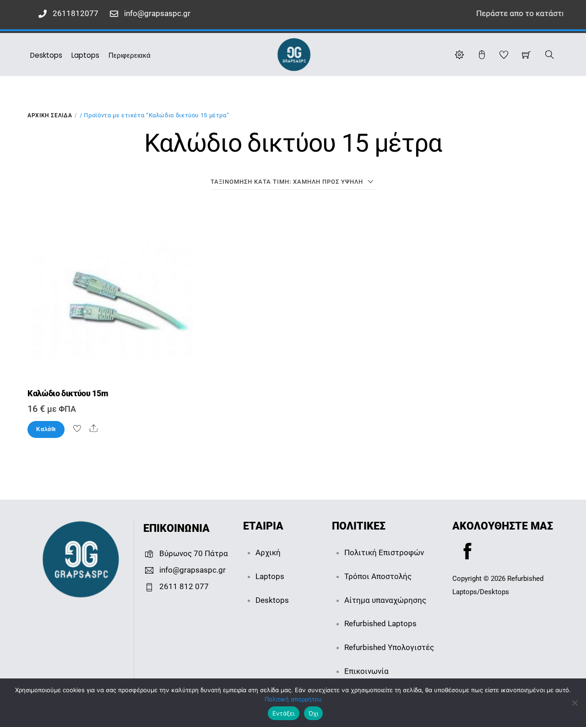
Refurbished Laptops (380, 623)
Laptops (85, 55)
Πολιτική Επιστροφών (384, 552)
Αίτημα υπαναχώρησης (385, 600)
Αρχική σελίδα (49, 115)
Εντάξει (283, 713)
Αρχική (268, 552)
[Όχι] (574, 702)
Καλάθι (46, 429)
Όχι (314, 713)
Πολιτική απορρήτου (293, 699)
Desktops (46, 55)
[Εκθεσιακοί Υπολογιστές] (294, 53)
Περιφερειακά (130, 55)
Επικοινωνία (366, 671)
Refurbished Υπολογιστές (389, 647)
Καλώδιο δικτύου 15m (67, 393)
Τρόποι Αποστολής (378, 576)
